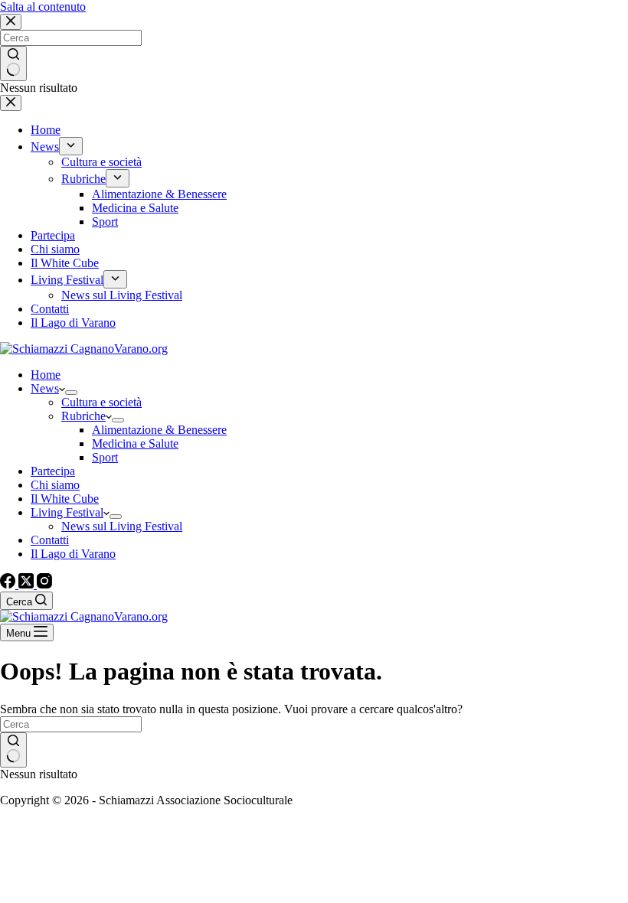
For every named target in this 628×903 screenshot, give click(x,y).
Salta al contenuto (43, 6)
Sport (105, 457)
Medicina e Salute (135, 443)
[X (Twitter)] (27, 584)
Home (46, 374)
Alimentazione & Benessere (159, 429)
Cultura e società (101, 402)
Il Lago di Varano (73, 553)
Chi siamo (55, 484)
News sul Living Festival (121, 526)
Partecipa (53, 471)
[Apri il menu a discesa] (71, 392)
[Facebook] (9, 584)
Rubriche (83, 415)
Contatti (50, 539)
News (45, 388)
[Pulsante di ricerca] (13, 750)
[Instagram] (44, 584)
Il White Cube (65, 498)
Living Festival (67, 512)
